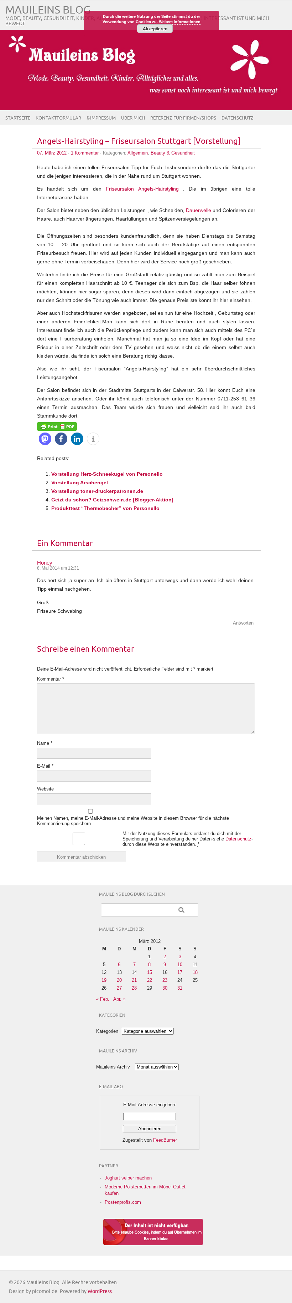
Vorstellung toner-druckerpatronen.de (97, 491)
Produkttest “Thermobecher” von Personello (105, 508)
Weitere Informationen (179, 21)
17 (179, 972)
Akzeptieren (155, 28)
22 (149, 980)
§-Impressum (101, 118)
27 (119, 988)
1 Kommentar (85, 153)
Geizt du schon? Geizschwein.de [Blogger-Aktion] (112, 499)
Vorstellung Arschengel (79, 482)
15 (149, 972)
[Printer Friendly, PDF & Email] (57, 426)
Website (45, 789)
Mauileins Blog (47, 10)
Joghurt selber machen (128, 1178)
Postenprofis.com (123, 1202)
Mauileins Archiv (113, 1067)
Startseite (17, 118)
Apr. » (119, 999)
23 (164, 980)
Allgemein (137, 153)
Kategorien (107, 1031)
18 (195, 972)
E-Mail (45, 766)
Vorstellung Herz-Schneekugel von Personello (107, 474)
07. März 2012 (52, 153)
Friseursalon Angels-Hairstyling (142, 189)
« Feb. (102, 999)
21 (134, 980)
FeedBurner (165, 1140)
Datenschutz (237, 118)
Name (44, 743)
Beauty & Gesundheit (173, 153)
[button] (45, 439)
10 (179, 964)
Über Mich (133, 118)
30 (164, 988)
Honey (44, 563)
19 (103, 980)
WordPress (100, 1291)
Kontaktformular (58, 118)
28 (134, 988)
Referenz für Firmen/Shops (183, 118)
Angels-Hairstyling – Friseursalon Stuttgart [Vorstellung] (138, 141)
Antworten (243, 623)
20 (119, 980)
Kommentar (50, 679)
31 (179, 988)
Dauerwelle (199, 210)
